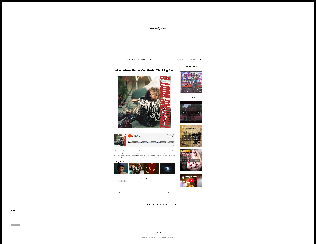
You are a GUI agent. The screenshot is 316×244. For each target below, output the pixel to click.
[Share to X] (123, 181)
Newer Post (118, 193)
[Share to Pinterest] (126, 181)
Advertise (144, 59)
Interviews (122, 59)
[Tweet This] (143, 178)
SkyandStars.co (170, 237)
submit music (131, 59)
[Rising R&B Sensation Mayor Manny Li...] (167, 174)
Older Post (171, 193)
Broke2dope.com (155, 237)
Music (115, 59)
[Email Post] (117, 181)
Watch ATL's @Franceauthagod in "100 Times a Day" (191, 113)
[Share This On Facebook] (141, 178)
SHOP (138, 59)
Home (150, 59)
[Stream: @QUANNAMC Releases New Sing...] (151, 174)
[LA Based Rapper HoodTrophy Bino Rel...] (136, 174)
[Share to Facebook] (124, 181)
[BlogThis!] (121, 181)
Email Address (15, 211)
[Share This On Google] (147, 178)
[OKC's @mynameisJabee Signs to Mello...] (121, 174)
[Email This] (120, 181)
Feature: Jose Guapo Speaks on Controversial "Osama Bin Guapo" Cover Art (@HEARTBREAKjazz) (191, 138)
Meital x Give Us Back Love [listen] (191, 160)
